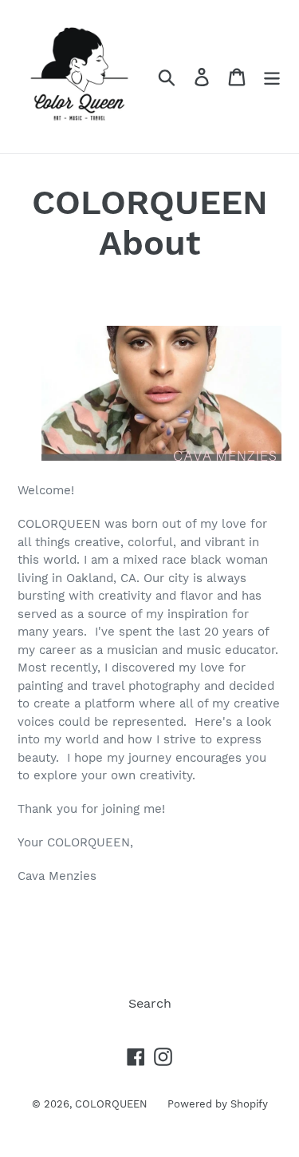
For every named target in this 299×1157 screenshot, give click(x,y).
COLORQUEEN (111, 1104)
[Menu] (271, 77)
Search (149, 1003)
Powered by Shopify (217, 1104)
